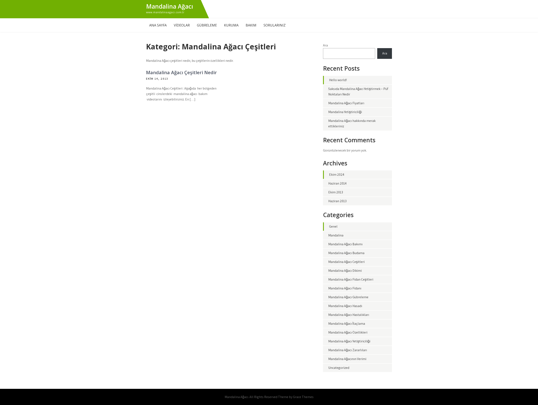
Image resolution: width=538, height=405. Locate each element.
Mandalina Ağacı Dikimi (345, 270)
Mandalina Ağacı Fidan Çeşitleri (350, 279)
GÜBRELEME (207, 25)
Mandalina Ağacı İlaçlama (346, 323)
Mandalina (335, 235)
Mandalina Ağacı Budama (346, 253)
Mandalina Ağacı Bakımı (345, 244)
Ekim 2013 (335, 192)
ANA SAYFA (158, 25)
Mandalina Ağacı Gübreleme (348, 297)
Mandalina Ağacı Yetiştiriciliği (349, 341)
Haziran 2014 (337, 183)
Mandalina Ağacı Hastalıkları (348, 315)
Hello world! (338, 80)
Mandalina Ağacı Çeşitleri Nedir (181, 72)
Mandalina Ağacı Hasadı (345, 306)
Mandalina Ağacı (169, 6)
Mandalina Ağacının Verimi (347, 359)
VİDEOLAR (182, 25)
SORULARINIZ (275, 25)
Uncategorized (338, 367)
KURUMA (231, 25)
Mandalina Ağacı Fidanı (344, 288)
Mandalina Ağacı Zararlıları (347, 350)
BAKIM (251, 25)
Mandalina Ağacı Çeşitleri (346, 262)
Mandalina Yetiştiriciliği (345, 112)
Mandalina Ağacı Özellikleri (347, 332)
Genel (333, 226)
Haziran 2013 (337, 201)
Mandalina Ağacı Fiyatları (346, 103)
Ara (325, 45)
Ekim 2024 (336, 174)
